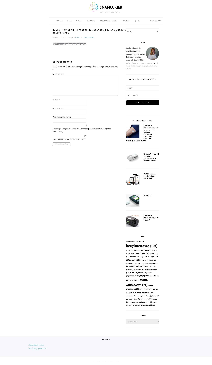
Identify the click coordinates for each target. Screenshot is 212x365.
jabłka (152, 260)
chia (146, 250)
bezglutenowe (141, 246)
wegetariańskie (136, 305)
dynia (135, 260)
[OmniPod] (132, 200)
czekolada (136, 256)
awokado (130, 241)
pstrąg (129, 299)
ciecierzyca (131, 253)
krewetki (130, 266)
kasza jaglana (150, 263)
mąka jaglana (145, 276)
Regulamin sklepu (36, 345)
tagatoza (146, 302)
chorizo (153, 250)
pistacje (155, 296)
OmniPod (148, 195)
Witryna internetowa (62, 117)
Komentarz (58, 74)
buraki (139, 250)
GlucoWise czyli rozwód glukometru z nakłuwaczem (151, 157)
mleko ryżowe (138, 273)
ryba (148, 299)
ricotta (138, 299)
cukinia (143, 253)
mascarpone (142, 269)
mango (129, 269)
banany (140, 241)
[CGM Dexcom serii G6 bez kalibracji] (132, 180)
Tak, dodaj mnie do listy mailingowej (69, 139)
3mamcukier (111, 7)
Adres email (58, 108)
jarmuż (129, 263)
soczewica (135, 302)
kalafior (138, 263)
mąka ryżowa (145, 289)
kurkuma (139, 266)
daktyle (148, 257)
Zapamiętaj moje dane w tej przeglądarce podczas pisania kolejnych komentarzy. (82, 130)
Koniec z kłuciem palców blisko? (151, 217)
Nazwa (56, 99)
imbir (145, 260)
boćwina (130, 250)
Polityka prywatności (38, 348)
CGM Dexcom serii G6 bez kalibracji (150, 176)
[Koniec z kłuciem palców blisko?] (132, 221)
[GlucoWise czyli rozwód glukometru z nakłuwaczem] (132, 158)
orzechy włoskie (143, 296)
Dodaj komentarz (89, 37)
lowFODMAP (150, 266)
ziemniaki (149, 305)
